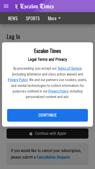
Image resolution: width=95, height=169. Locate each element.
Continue (47, 115)
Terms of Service (70, 68)
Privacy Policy (18, 80)
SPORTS (33, 18)
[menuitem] (56, 18)
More (52, 18)
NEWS (13, 18)
